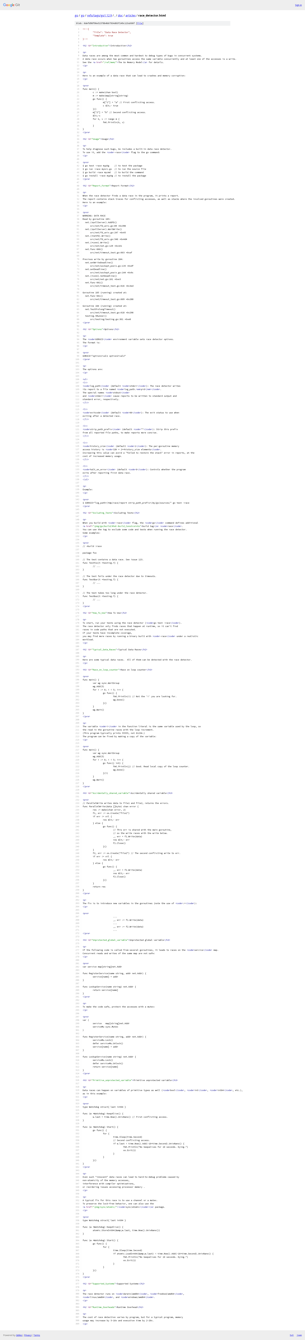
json (299, 1335)
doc (120, 15)
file (139, 23)
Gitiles (19, 1335)
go (76, 15)
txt (292, 1335)
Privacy (27, 1335)
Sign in (298, 5)
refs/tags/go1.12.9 (99, 15)
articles (130, 15)
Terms (36, 1335)
